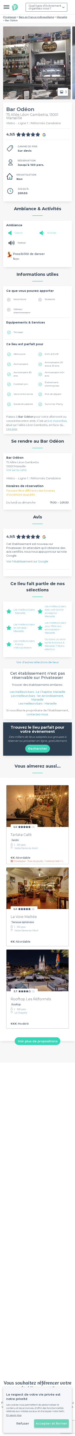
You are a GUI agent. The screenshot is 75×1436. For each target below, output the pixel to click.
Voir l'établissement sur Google (27, 561)
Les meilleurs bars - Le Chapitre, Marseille (37, 691)
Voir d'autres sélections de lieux (37, 662)
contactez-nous (37, 714)
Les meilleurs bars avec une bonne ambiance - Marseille (55, 611)
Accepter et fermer (51, 1423)
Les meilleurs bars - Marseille (24, 611)
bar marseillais (57, 420)
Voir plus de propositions (38, 1041)
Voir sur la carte (16, 470)
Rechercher (37, 748)
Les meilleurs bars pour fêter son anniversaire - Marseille (55, 627)
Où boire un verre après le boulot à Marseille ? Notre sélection (55, 644)
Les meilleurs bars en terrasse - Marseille (24, 628)
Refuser (22, 1423)
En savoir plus (13, 1415)
